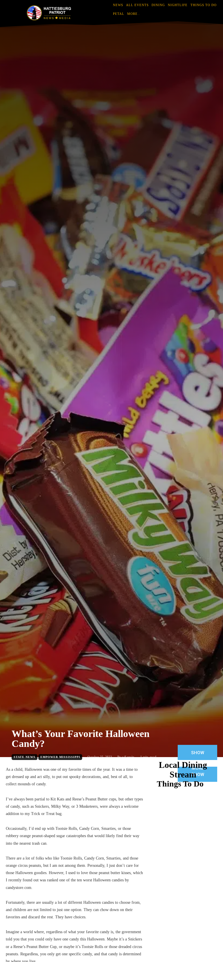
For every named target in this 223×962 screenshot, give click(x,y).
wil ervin (128, 757)
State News (24, 757)
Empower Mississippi (60, 757)
